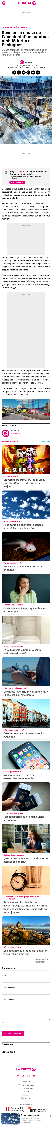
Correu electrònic (9, 987)
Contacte (26, 1095)
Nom (4, 975)
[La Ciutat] (26, 3)
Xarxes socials (26, 1098)
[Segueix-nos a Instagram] (28, 1075)
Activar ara (16, 182)
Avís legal (26, 1082)
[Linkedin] (24, 72)
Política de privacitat (26, 1085)
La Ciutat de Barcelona (15, 27)
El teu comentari (8, 999)
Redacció (28, 62)
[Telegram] (33, 72)
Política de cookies (26, 1088)
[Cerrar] (49, 1116)
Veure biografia (15, 433)
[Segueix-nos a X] (23, 1075)
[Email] (38, 72)
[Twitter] (19, 72)
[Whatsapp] (28, 72)
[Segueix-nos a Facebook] (18, 1075)
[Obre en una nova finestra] (15, 1109)
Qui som (26, 1092)
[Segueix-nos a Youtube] (34, 1075)
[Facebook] (14, 72)
